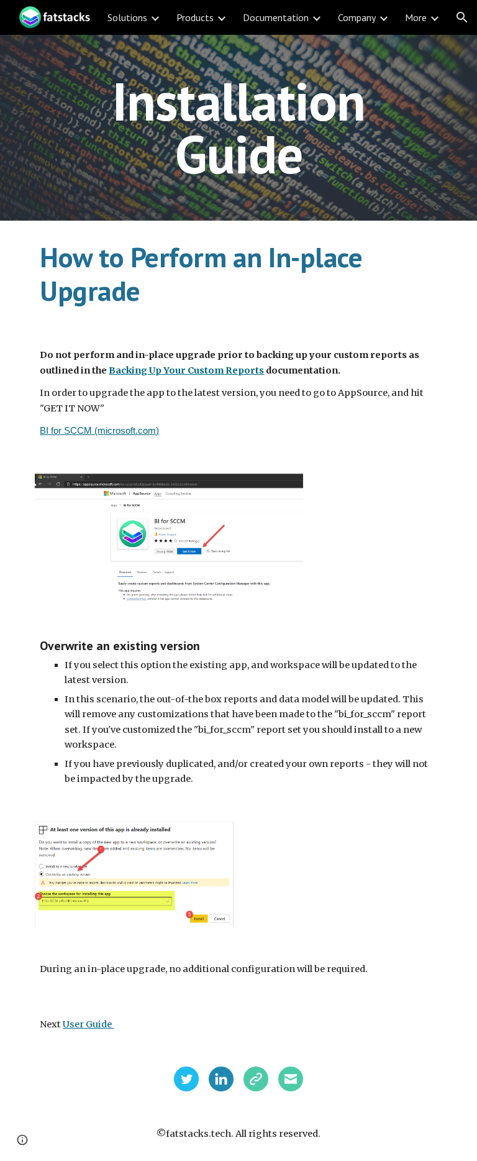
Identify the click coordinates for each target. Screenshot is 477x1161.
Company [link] (357, 17)
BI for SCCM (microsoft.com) (99, 431)
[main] (238, 128)
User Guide (88, 1024)
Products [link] (195, 17)
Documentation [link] (276, 17)
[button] (462, 17)
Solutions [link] (127, 17)
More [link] (416, 17)
